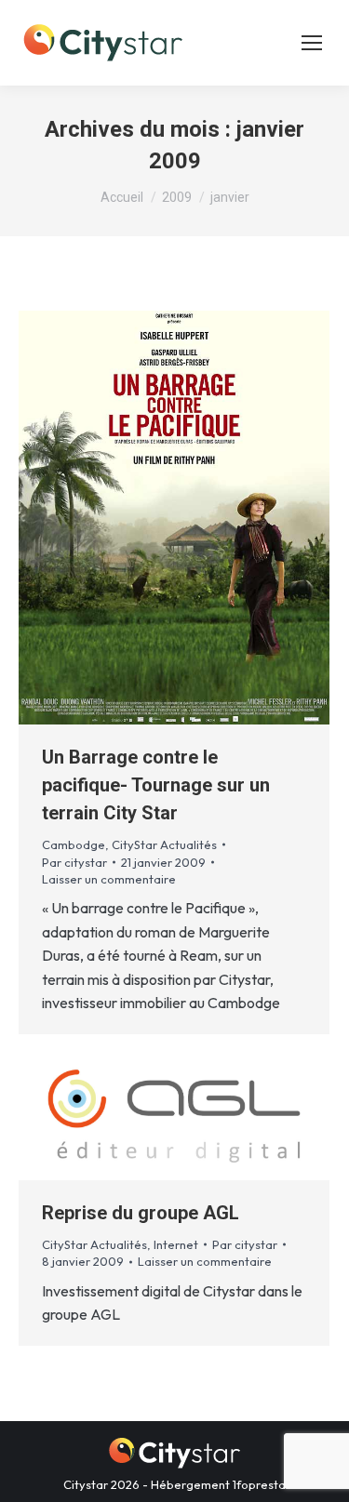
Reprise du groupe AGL (140, 1213)
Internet (176, 1244)
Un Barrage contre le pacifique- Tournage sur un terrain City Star (156, 785)
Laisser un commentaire (109, 878)
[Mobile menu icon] (311, 42)
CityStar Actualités (164, 844)
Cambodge (73, 844)
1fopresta (259, 1484)
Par (74, 862)
